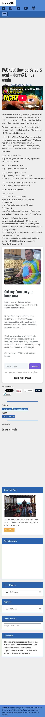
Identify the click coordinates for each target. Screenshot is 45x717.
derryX (29, 85)
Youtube (11, 416)
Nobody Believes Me (21, 409)
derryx (5, 416)
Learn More (9, 530)
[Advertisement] (22, 40)
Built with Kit (22, 378)
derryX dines (7, 409)
